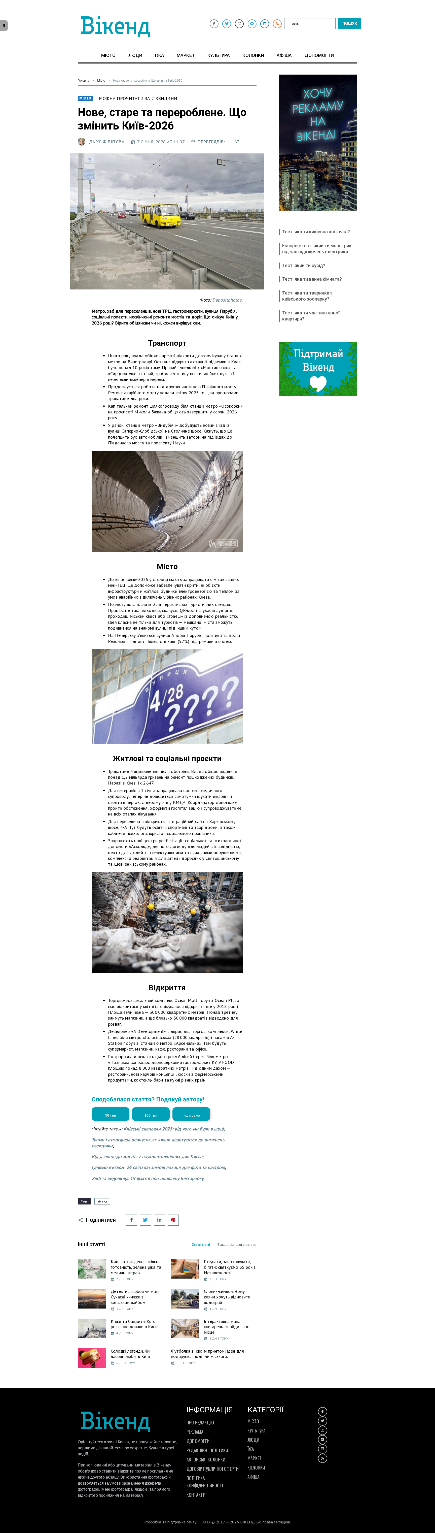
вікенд (102, 1201)
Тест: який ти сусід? (303, 265)
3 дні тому (217, 1279)
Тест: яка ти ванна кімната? (312, 279)
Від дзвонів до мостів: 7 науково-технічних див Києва (147, 1156)
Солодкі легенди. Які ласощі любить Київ (130, 1353)
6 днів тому (218, 1338)
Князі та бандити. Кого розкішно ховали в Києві (134, 1324)
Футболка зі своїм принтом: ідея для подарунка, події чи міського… (207, 1353)
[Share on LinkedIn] (159, 1220)
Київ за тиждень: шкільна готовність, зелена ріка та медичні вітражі (136, 1267)
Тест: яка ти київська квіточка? (316, 231)
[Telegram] (252, 23)
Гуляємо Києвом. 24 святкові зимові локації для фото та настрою (158, 1167)
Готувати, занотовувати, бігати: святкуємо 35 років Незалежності (230, 1267)
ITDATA (203, 1521)
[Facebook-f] (214, 23)
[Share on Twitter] (145, 1220)
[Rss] (277, 23)
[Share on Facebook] (131, 1220)
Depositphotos (226, 300)
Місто (101, 80)
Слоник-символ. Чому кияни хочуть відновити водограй (227, 1296)
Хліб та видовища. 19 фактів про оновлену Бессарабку (148, 1178)
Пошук (349, 23)
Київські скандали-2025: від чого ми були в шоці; (174, 1129)
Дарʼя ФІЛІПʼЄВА (106, 142)
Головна (83, 80)
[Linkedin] (264, 23)
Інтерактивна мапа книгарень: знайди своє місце (226, 1326)
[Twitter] (226, 23)
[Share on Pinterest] (173, 1220)
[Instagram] (239, 23)
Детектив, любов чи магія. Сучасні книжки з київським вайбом (136, 1296)
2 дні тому (124, 1279)
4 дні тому (217, 1309)
